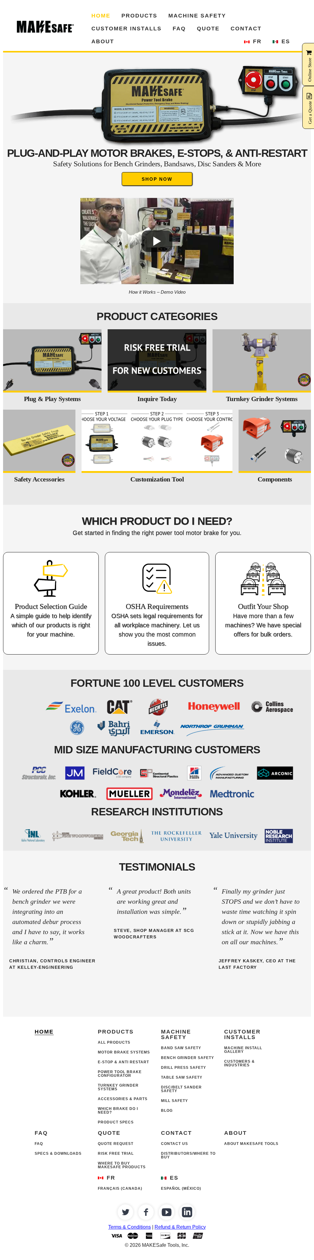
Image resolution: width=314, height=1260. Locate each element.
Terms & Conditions (129, 1227)
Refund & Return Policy (180, 1227)
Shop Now (157, 179)
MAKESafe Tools (46, 27)
